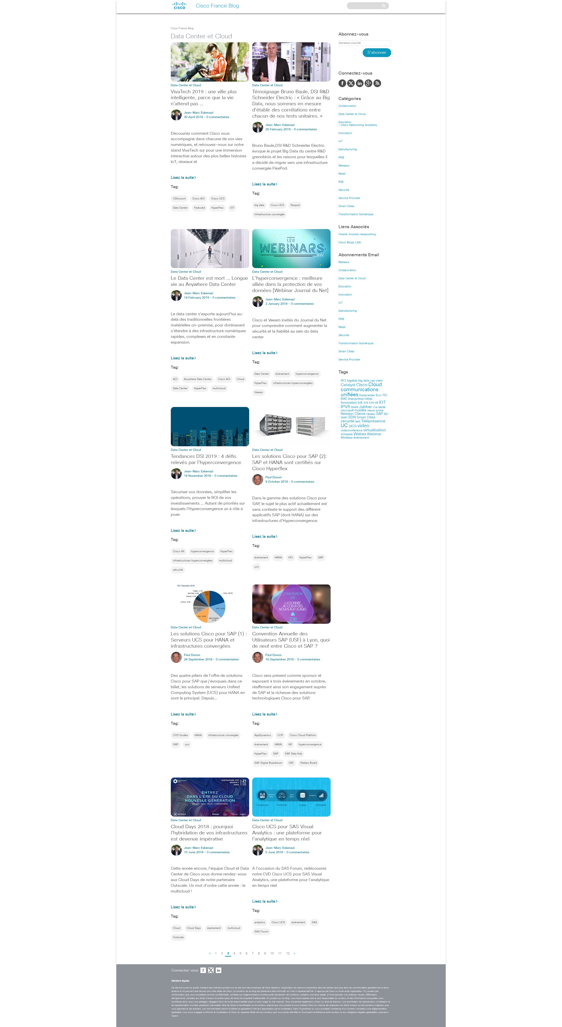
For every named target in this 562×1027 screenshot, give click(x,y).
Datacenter (367, 395)
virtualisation (374, 430)
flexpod (295, 205)
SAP (320, 557)
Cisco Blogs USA (350, 242)
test (357, 421)
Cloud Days (194, 928)
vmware (347, 434)
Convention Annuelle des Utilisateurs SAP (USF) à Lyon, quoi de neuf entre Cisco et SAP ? (291, 640)
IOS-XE (373, 402)
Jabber (365, 407)
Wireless (347, 437)
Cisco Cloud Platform (303, 735)
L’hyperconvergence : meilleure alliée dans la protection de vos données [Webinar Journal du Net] (290, 284)
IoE (360, 402)
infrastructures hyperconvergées (293, 383)
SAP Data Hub (293, 754)
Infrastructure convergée (269, 214)
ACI (175, 379)
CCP (280, 735)
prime (379, 410)
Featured (199, 208)
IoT (341, 141)
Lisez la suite (182, 178)
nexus (371, 410)
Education (345, 122)
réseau (370, 414)
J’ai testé (379, 407)
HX (290, 744)
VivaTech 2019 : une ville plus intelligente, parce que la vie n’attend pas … (204, 98)
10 (272, 953)
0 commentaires (217, 117)
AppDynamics (262, 735)
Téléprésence (373, 421)
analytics (259, 922)
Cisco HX (178, 551)
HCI (290, 557)
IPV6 (345, 407)
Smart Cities (346, 206)
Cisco (361, 385)
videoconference (351, 430)
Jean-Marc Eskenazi (198, 112)
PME (341, 157)
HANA (278, 557)
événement (282, 374)
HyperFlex (217, 208)
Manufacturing (348, 149)
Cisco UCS (218, 198)
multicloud (219, 388)
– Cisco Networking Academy (358, 125)
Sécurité (344, 190)
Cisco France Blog (182, 28)
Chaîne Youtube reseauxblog (357, 234)
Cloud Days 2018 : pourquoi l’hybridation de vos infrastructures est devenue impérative (209, 833)
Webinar (374, 434)
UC (344, 425)
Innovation (345, 133)
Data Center (180, 208)
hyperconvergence (307, 374)
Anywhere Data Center (197, 379)
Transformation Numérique (356, 214)
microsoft (347, 410)
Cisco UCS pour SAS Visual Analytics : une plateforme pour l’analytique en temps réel (287, 833)
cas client (376, 380)
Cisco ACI (198, 198)
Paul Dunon (273, 477)
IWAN (354, 407)
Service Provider (349, 198)
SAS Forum (261, 931)
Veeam (258, 392)
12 (288, 953)
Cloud (240, 379)
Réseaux (344, 165)
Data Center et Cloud (352, 114)
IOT (232, 208)
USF (291, 763)
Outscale (178, 937)
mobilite (360, 410)
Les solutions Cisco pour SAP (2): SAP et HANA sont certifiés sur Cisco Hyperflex (289, 462)
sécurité (178, 570)
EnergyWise (356, 399)
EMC (344, 398)
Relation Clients (353, 414)
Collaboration (347, 106)
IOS (366, 402)
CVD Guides (180, 735)
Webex (360, 434)
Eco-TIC (381, 395)
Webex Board (308, 763)
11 (280, 953)
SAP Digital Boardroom (268, 763)
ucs (256, 567)
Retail (342, 173)
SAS (314, 922)
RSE (341, 182)
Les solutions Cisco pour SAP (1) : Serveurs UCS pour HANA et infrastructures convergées (209, 640)
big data (259, 205)
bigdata (352, 380)
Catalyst (348, 385)
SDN (352, 417)
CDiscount (179, 198)
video (363, 425)
